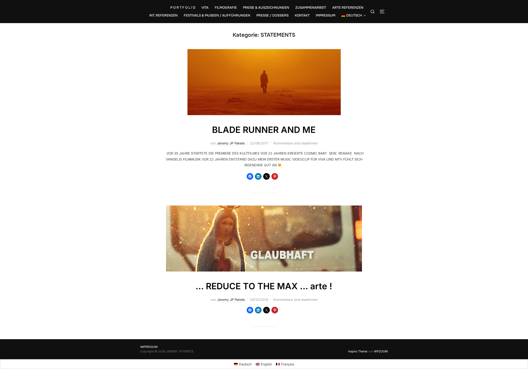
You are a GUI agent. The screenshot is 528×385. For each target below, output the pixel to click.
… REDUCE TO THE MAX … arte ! (264, 286)
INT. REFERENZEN (163, 15)
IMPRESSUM (325, 15)
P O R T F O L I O (182, 7)
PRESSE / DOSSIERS (272, 15)
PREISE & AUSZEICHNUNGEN (266, 7)
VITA (205, 7)
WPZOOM (381, 351)
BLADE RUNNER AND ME (264, 129)
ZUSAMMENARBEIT (310, 7)
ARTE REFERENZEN (347, 7)
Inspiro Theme (357, 351)
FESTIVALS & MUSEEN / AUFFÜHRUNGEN (217, 15)
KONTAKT (302, 15)
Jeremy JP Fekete (231, 143)
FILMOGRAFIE (226, 7)
